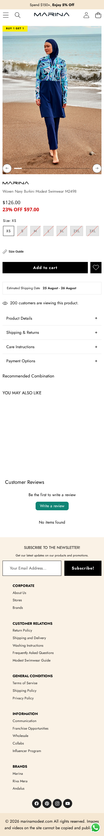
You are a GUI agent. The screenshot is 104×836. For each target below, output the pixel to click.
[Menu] (5, 15)
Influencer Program (27, 750)
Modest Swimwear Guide (31, 660)
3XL (94, 232)
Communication (24, 720)
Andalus (18, 788)
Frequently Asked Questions (33, 652)
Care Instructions (20, 347)
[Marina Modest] (51, 15)
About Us (19, 592)
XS (8, 230)
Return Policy (22, 630)
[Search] (17, 15)
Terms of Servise (25, 682)
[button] (98, 15)
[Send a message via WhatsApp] (95, 827)
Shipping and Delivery (29, 637)
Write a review (52, 506)
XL (63, 232)
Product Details (19, 318)
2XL (78, 232)
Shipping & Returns (22, 332)
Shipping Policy (24, 690)
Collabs (18, 743)
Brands (18, 607)
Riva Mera (20, 781)
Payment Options (20, 361)
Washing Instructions (28, 645)
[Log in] (86, 15)
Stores (17, 600)
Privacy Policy (23, 698)
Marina (18, 773)
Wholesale (20, 735)
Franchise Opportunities (30, 728)
